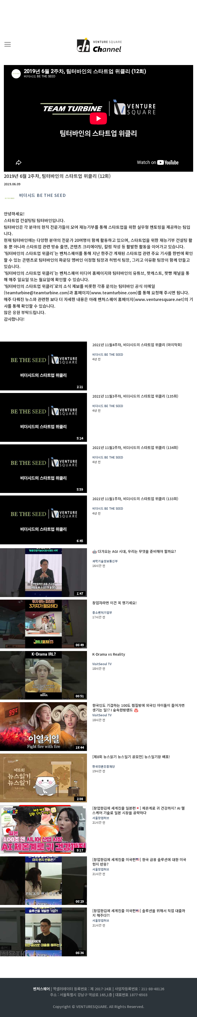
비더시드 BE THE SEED (42, 195)
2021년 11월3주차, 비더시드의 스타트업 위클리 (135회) (135, 396)
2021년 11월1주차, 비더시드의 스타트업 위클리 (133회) (135, 498)
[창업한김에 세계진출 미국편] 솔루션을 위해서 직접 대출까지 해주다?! (138, 913)
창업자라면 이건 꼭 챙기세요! (114, 602)
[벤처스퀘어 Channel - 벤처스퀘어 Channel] (98, 45)
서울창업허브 (100, 818)
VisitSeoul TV (102, 664)
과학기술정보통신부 (105, 561)
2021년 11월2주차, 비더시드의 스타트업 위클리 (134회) (135, 447)
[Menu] (8, 44)
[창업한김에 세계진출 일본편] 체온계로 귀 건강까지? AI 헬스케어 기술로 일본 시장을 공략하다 (138, 810)
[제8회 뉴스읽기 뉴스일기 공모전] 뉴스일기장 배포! (131, 756)
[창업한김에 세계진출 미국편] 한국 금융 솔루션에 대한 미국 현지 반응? (139, 861)
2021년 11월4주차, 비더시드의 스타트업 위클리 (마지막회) (137, 344)
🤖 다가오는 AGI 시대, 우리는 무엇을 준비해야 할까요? (134, 551)
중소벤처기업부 (102, 613)
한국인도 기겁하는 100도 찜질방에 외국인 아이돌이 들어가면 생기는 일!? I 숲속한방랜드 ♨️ (138, 707)
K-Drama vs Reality (108, 654)
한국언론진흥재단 (103, 766)
